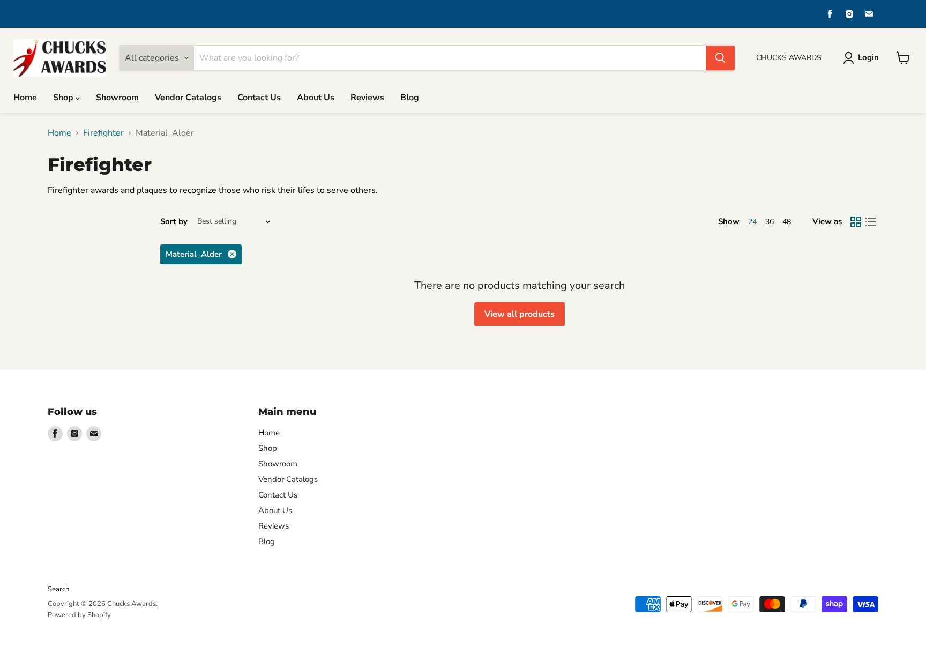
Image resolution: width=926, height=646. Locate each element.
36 (769, 222)
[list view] (870, 221)
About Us (315, 97)
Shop (64, 97)
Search (58, 589)
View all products (519, 314)
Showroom (117, 97)
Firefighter (103, 133)
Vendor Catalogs (188, 97)
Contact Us (259, 97)
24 (752, 222)
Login (868, 57)
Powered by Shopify (79, 615)
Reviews (367, 97)
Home (25, 97)
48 (786, 222)
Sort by (174, 221)
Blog (409, 97)
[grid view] (855, 221)
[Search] (720, 58)
